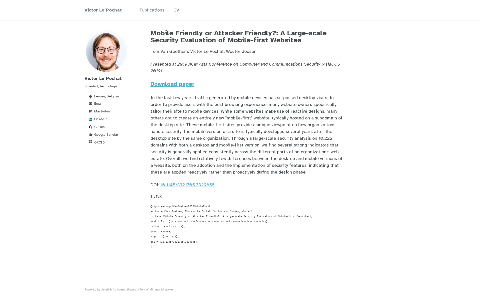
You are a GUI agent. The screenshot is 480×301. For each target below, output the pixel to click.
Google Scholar (106, 134)
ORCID (99, 142)
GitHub (99, 127)
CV (176, 10)
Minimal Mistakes (162, 289)
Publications (152, 10)
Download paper (172, 84)
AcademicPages (124, 289)
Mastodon (102, 111)
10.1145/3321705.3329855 (187, 185)
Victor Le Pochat (103, 10)
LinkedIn (101, 119)
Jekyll (105, 289)
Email (98, 103)
